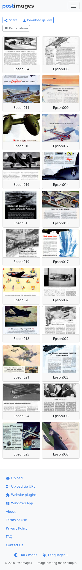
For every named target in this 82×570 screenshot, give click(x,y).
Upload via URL (23, 486)
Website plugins (24, 494)
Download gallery (39, 20)
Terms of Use (16, 520)
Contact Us (14, 545)
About (11, 511)
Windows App (22, 503)
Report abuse (18, 28)
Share (13, 20)
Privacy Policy (16, 528)
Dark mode (28, 555)
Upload (17, 478)
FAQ (9, 536)
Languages (56, 555)
